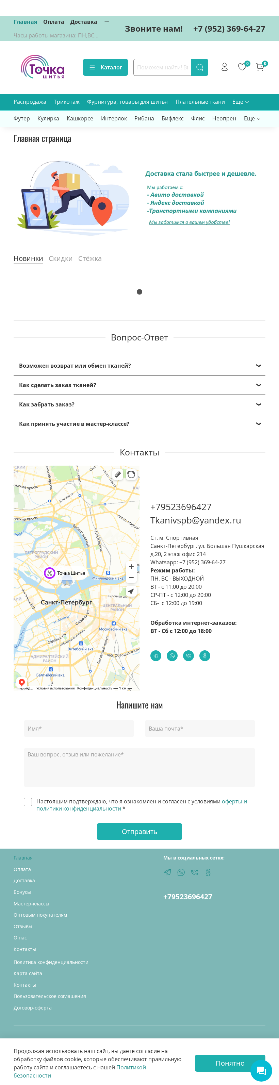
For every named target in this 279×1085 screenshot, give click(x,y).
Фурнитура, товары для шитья (127, 101)
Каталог (111, 67)
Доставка (83, 22)
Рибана (144, 118)
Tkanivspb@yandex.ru (195, 520)
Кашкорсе (80, 118)
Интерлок (114, 118)
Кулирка (48, 118)
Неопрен (224, 118)
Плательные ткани (200, 101)
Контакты (25, 949)
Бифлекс (173, 118)
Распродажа (30, 101)
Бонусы (22, 892)
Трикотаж (67, 101)
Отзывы (23, 926)
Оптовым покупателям (40, 915)
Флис (198, 118)
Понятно (230, 1063)
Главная (25, 22)
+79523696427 (181, 507)
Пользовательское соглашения (50, 996)
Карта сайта (28, 973)
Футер (22, 118)
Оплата (53, 22)
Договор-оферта (33, 1007)
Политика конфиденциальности (51, 962)
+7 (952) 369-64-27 (229, 28)
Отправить (140, 831)
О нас (20, 937)
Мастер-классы (31, 903)
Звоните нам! (154, 28)
